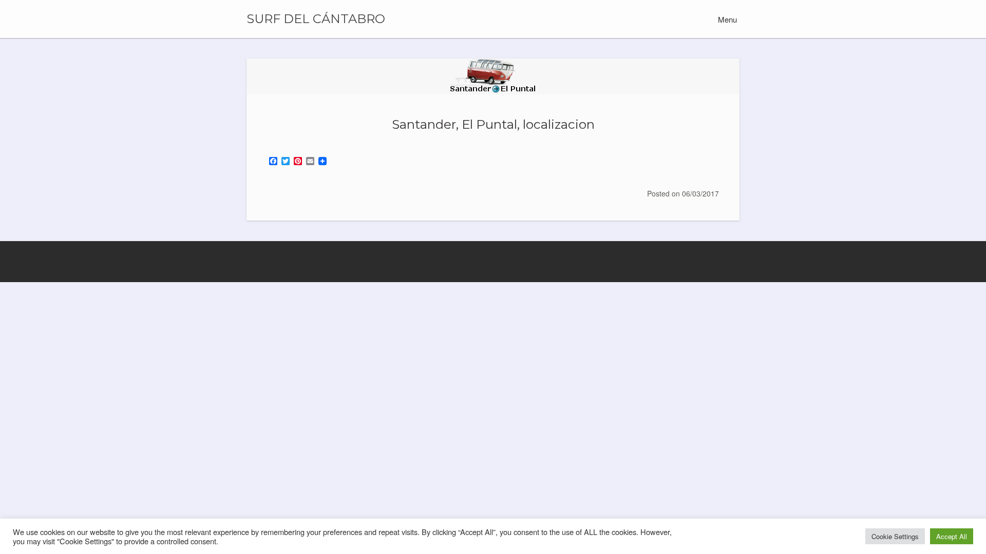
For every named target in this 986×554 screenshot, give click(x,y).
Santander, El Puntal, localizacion (493, 124)
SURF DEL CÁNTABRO (315, 19)
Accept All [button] (951, 536)
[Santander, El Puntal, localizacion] (493, 76)
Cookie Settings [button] (895, 536)
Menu (726, 19)
